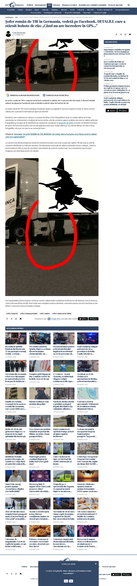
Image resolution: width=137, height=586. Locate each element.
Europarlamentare (123, 10)
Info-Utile (90, 10)
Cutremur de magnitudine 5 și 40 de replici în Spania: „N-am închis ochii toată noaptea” (15, 543)
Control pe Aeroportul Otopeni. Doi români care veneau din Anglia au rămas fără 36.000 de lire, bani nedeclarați (87, 460)
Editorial (81, 10)
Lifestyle (56, 5)
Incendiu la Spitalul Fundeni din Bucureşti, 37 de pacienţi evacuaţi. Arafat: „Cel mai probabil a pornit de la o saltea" (15, 350)
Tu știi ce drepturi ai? (105, 10)
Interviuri (86, 13)
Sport (37, 10)
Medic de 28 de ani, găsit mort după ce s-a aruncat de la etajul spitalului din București (15, 433)
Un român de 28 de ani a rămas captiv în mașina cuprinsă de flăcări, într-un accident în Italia (63, 515)
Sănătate (55, 10)
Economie (11, 10)
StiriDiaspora (9, 17)
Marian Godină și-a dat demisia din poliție (39, 402)
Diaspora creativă (69, 5)
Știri (49, 5)
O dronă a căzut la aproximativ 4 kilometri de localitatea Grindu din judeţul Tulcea (87, 405)
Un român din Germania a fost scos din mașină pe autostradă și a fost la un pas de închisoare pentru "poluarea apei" (15, 377)
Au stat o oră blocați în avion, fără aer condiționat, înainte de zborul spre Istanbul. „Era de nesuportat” (39, 515)
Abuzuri (64, 10)
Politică (30, 5)
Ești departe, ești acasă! (53, 13)
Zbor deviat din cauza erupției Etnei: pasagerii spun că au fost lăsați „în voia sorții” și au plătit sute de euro (16, 515)
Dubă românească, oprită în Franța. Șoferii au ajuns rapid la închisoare (63, 433)
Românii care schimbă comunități (92, 5)
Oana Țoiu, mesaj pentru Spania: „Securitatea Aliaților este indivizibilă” (14, 488)
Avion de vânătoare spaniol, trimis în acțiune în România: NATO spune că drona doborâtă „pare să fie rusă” (87, 488)
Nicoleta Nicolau (19, 33)
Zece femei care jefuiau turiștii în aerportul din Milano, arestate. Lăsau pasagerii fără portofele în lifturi (39, 433)
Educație (45, 10)
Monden (29, 10)
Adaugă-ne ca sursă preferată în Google (24, 95)
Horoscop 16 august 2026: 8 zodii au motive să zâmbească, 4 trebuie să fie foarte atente (87, 543)
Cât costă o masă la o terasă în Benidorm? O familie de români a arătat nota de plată (87, 515)
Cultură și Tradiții (99, 13)
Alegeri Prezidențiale (72, 13)
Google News (56, 319)
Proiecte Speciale (115, 5)
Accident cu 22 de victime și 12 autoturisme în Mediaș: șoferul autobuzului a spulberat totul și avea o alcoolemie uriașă (87, 377)
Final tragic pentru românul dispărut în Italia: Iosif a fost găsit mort (38, 460)
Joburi (20, 10)
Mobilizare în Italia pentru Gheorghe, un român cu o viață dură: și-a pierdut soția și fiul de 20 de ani (15, 460)
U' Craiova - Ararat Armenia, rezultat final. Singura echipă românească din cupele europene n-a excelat (63, 377)
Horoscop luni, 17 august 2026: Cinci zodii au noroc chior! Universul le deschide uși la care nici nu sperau (39, 488)
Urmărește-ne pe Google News (57, 95)
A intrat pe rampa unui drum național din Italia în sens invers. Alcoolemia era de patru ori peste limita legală (63, 543)
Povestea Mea (36, 13)
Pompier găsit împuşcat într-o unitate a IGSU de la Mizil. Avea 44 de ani (39, 376)
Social (72, 10)
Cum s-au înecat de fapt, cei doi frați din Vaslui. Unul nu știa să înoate (62, 460)
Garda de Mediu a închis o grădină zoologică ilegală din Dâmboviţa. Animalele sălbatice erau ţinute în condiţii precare (63, 405)
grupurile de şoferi (66, 123)
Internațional (40, 5)
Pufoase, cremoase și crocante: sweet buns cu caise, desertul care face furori (39, 543)
